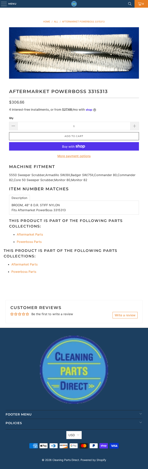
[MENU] (2, 4)
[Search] (130, 4)
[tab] (19, 198)
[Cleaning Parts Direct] (74, 4)
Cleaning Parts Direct (65, 460)
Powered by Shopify (93, 460)
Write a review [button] (125, 315)
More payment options (74, 156)
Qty (11, 118)
